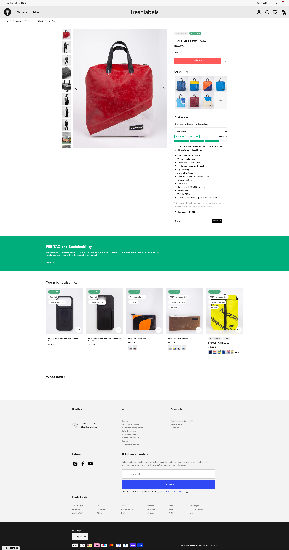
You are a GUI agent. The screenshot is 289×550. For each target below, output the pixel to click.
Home (5, 21)
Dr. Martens (101, 509)
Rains (171, 505)
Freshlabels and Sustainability (182, 421)
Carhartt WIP (77, 513)
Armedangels (77, 505)
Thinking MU (195, 505)
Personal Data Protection (131, 437)
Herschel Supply (126, 509)
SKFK (171, 513)
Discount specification (130, 424)
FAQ (123, 417)
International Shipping (130, 444)
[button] (267, 12)
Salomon (172, 509)
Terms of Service (179, 492)
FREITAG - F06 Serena (178, 338)
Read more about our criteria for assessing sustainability (72, 254)
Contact (124, 421)
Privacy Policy (165, 492)
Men (36, 12)
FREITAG (39, 21)
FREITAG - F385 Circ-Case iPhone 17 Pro (64, 339)
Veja (191, 513)
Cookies (124, 440)
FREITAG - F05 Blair (137, 338)
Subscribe (168, 484)
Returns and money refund (132, 427)
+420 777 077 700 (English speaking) (89, 425)
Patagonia (151, 509)
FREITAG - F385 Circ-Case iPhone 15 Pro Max (104, 339)
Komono (150, 505)
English (78, 536)
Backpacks (16, 21)
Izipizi (122, 513)
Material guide (176, 424)
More (48, 262)
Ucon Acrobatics (196, 509)
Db (98, 505)
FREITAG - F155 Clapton (219, 343)
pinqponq (151, 513)
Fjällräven (101, 513)
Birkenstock (77, 509)
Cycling (28, 21)
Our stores (175, 427)
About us (174, 417)
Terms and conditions (130, 434)
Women (22, 12)
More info (223, 136)
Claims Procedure (128, 431)
